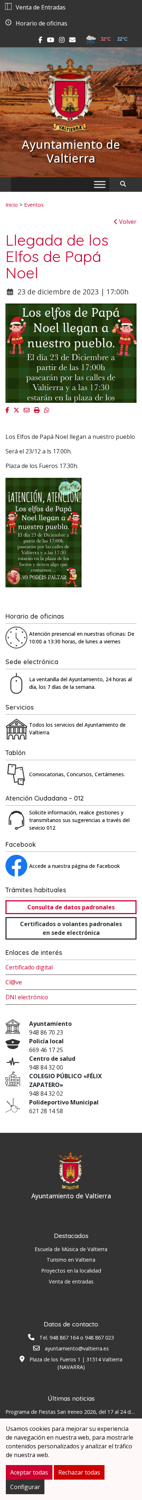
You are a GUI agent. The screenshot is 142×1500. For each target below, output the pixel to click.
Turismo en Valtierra (71, 1259)
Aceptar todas (29, 1472)
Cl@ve (13, 982)
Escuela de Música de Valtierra (71, 1249)
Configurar (25, 1487)
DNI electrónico (26, 997)
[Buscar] (125, 184)
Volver (127, 222)
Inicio (11, 204)
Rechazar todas (79, 1472)
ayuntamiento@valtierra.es (77, 1348)
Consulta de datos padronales (71, 907)
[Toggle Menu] (100, 184)
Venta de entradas (71, 1281)
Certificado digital (29, 967)
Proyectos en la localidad (71, 1270)
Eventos (34, 204)
